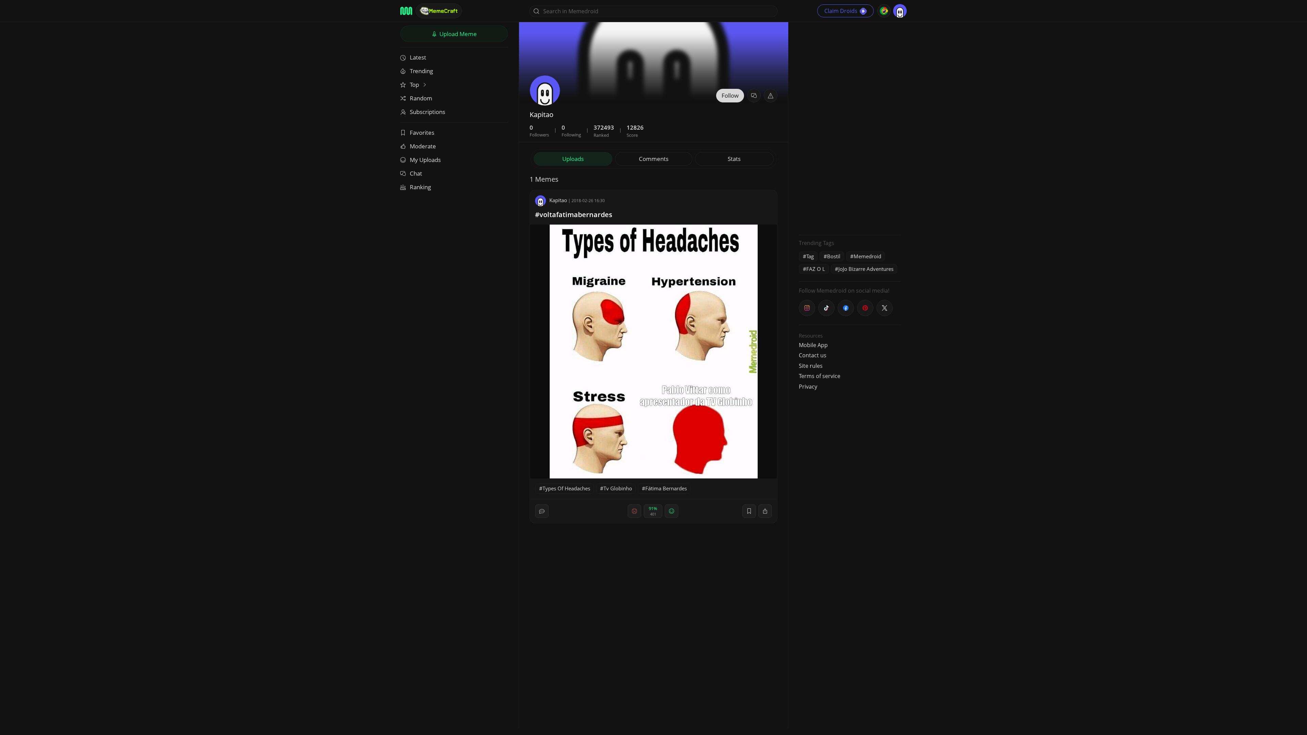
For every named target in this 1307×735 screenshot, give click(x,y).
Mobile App (813, 345)
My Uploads (425, 160)
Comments (653, 159)
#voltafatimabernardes (573, 214)
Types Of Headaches (566, 488)
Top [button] (415, 84)
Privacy (808, 386)
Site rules (811, 366)
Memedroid (867, 256)
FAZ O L (815, 268)
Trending (421, 71)
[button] (770, 95)
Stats (734, 159)
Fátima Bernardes (666, 488)
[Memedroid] (406, 11)
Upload (457, 34)
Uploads (573, 159)
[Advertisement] (850, 128)
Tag (810, 256)
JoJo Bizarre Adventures (865, 268)
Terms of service (819, 376)
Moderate (423, 146)
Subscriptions (427, 112)
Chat (416, 173)
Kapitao (558, 200)
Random (421, 98)
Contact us (812, 355)
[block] (765, 511)
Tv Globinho (617, 488)
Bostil (833, 256)
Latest (418, 57)
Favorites (422, 132)
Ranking (420, 187)
